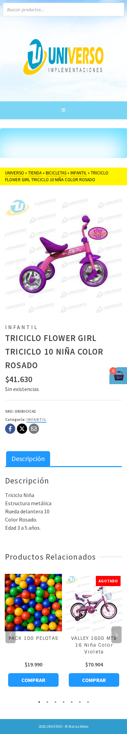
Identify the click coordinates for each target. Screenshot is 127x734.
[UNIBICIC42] (63, 254)
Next (116, 634)
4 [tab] (63, 701)
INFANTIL (36, 419)
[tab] (28, 459)
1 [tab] (39, 701)
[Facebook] (10, 429)
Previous (10, 634)
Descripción (28, 458)
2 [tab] (47, 701)
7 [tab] (88, 701)
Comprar (33, 680)
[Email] (34, 429)
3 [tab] (55, 701)
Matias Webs (78, 726)
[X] (22, 429)
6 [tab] (80, 701)
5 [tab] (71, 701)
